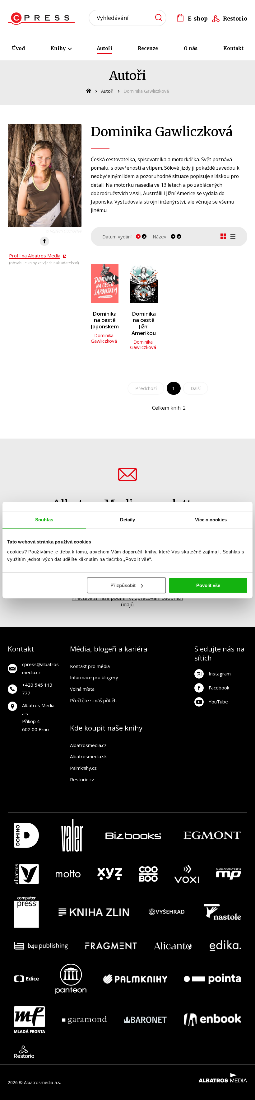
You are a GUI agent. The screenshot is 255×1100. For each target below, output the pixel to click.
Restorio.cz (82, 779)
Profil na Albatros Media (34, 255)
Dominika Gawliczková (104, 338)
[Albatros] (26, 874)
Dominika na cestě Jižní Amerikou (144, 323)
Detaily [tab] (127, 519)
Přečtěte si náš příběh (93, 700)
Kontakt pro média (90, 666)
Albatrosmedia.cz (88, 745)
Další (196, 388)
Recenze (148, 48)
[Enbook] (213, 1019)
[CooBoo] (148, 874)
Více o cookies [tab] (211, 519)
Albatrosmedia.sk (88, 756)
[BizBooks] (133, 835)
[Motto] (68, 874)
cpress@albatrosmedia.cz (40, 668)
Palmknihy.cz (83, 768)
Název (159, 236)
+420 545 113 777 (37, 689)
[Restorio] (24, 1051)
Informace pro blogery (94, 677)
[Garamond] (84, 1019)
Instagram (220, 673)
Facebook (219, 687)
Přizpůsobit (123, 585)
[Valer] (72, 835)
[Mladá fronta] (29, 1019)
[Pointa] (212, 978)
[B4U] (41, 945)
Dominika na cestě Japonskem (104, 320)
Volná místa (82, 689)
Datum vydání (117, 236)
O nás (190, 48)
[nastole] (223, 912)
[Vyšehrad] (166, 912)
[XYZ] (109, 874)
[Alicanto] (173, 945)
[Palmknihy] (135, 978)
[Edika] (225, 945)
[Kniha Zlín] (94, 912)
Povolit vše (208, 585)
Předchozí (146, 388)
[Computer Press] (26, 912)
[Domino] (26, 835)
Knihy (58, 48)
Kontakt (233, 48)
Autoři (104, 48)
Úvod (18, 48)
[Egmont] (212, 835)
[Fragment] (111, 945)
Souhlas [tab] (44, 519)
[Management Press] (228, 874)
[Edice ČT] (26, 978)
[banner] (43, 18)
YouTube (218, 701)
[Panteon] (71, 978)
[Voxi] (187, 874)
